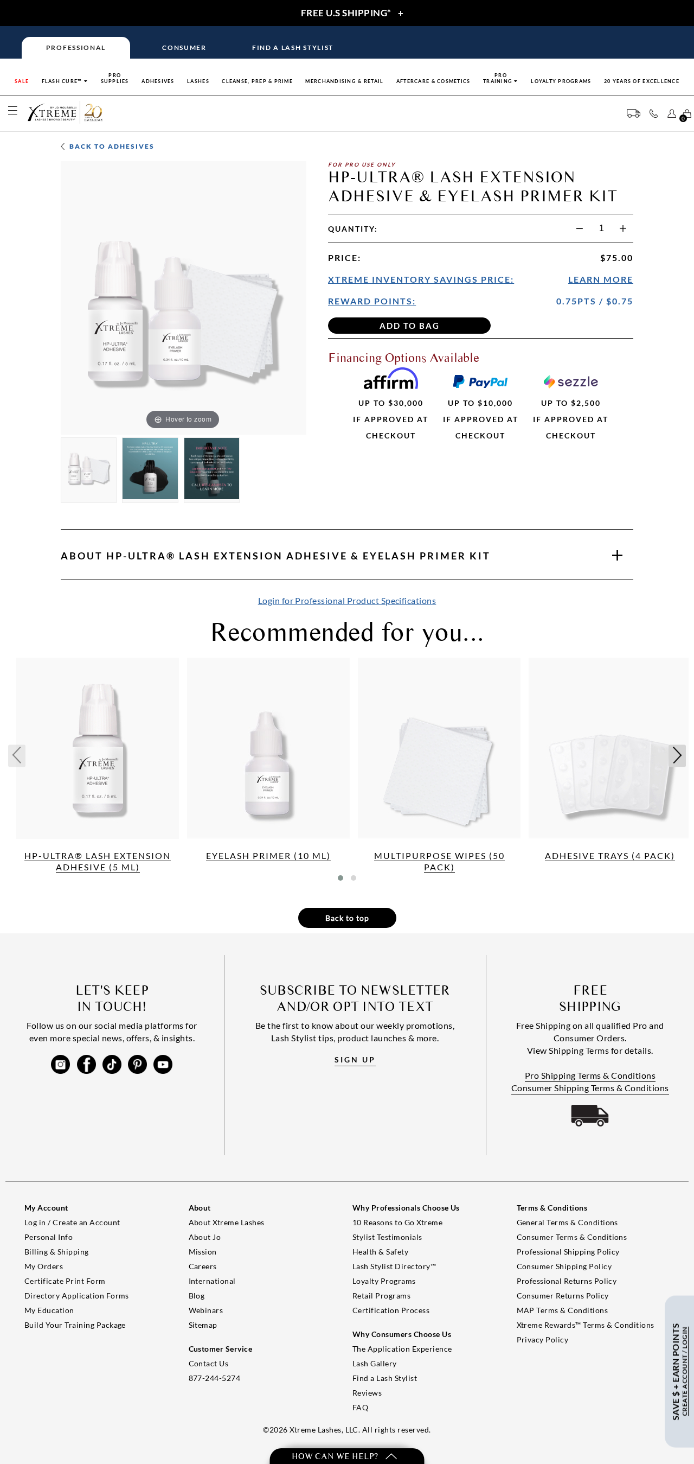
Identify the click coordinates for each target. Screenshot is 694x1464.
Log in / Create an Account (72, 1222)
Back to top (347, 917)
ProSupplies (115, 78)
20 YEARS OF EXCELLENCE (641, 81)
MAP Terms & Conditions (562, 1310)
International (212, 1280)
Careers (203, 1266)
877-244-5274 (215, 1378)
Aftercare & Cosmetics (433, 81)
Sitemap (203, 1324)
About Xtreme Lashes (227, 1222)
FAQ (360, 1407)
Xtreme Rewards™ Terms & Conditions (585, 1324)
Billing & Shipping (56, 1251)
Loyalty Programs (561, 81)
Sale (22, 81)
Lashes (198, 81)
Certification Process (390, 1310)
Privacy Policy (543, 1339)
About (276, 556)
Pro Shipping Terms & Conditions (590, 1075)
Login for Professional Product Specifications (347, 600)
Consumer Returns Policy (563, 1295)
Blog (197, 1295)
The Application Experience (402, 1348)
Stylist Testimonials (387, 1237)
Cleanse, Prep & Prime (257, 81)
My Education (49, 1310)
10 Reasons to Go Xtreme (397, 1222)
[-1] (579, 228)
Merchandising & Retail (344, 81)
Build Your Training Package (75, 1324)
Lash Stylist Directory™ (394, 1266)
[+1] (623, 228)
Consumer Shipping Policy (564, 1266)
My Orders (43, 1266)
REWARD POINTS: (372, 301)
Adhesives (158, 81)
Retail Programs (381, 1295)
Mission (203, 1251)
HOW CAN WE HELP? (336, 1456)
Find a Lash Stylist (384, 1378)
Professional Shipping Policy (568, 1251)
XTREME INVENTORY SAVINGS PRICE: (421, 279)
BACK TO (111, 146)
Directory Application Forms (76, 1295)
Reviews (367, 1392)
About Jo (205, 1237)
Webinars (206, 1310)
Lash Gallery (374, 1363)
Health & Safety (380, 1251)
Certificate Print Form (65, 1280)
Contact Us (209, 1363)
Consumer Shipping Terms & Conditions (590, 1088)
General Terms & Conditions (567, 1222)
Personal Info (48, 1237)
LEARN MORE (600, 279)
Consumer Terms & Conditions (572, 1237)
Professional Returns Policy (567, 1280)
